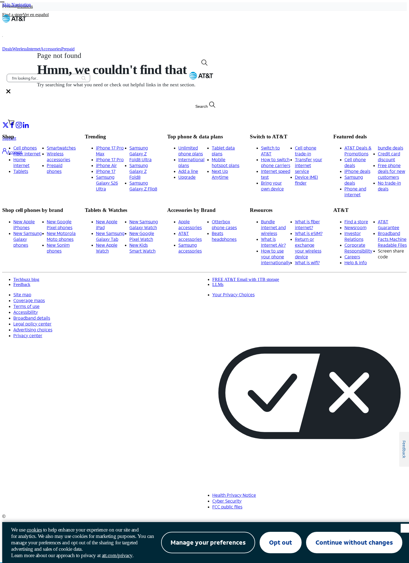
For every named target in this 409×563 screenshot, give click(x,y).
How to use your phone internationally (275, 256)
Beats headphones (224, 236)
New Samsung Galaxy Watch (143, 224)
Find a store (356, 221)
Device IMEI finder (306, 180)
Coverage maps (29, 300)
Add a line (188, 171)
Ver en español (36, 14)
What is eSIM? (308, 233)
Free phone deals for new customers (391, 171)
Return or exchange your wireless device (308, 248)
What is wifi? (307, 262)
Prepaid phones (54, 168)
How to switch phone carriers (275, 162)
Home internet (21, 162)
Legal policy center (32, 324)
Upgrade (187, 177)
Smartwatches (61, 148)
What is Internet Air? (273, 242)
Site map (22, 294)
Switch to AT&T (270, 150)
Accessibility (25, 312)
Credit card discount (389, 156)
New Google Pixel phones (59, 224)
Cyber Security (227, 501)
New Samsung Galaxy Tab (110, 236)
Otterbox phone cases (224, 224)
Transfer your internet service (308, 165)
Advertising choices (32, 329)
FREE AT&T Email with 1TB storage (245, 279)
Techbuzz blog (26, 279)
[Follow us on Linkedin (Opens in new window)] (25, 124)
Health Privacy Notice (234, 495)
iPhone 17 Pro (110, 159)
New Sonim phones (58, 248)
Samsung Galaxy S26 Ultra (107, 183)
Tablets (20, 171)
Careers (352, 257)
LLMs (217, 284)
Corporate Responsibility (358, 248)
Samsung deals (353, 180)
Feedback (21, 284)
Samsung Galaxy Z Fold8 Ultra (140, 153)
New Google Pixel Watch (141, 236)
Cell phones (25, 148)
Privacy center (27, 335)
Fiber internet (27, 153)
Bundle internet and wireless (273, 227)
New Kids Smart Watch (142, 248)
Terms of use (26, 306)
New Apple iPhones (24, 224)
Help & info (355, 262)
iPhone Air (106, 165)
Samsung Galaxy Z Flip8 (143, 186)
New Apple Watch (106, 248)
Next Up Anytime (220, 174)
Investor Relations (353, 236)
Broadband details (31, 318)
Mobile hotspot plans (225, 162)
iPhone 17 (105, 171)
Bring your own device (272, 186)
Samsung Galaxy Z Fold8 (138, 171)
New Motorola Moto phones (61, 236)
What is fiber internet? (307, 224)
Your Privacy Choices (233, 294)
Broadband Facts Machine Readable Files (392, 239)
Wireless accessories (58, 156)
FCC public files (227, 507)
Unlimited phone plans (190, 150)
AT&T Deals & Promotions (357, 150)
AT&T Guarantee (388, 224)
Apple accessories (190, 224)
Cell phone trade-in (305, 150)
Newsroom (355, 227)
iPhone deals (357, 171)
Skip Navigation (16, 4)
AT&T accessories (190, 236)
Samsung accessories (190, 248)
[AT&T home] (14, 21)
